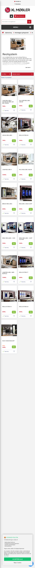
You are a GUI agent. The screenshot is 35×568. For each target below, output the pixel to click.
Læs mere (6, 556)
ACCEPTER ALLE (17, 559)
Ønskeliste (18, 4)
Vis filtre (4, 74)
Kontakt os (18, 1)
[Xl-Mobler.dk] (17, 10)
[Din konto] (11, 16)
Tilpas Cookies (17, 562)
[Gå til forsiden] (2, 33)
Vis (14, 106)
